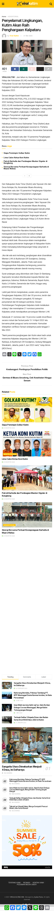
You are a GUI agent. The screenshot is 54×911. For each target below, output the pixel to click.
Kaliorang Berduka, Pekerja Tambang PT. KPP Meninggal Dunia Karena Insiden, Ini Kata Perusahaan (33, 695)
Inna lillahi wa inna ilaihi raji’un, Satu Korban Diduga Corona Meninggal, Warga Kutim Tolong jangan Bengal (32, 707)
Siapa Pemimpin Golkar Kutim (17, 153)
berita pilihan (10, 420)
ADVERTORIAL (13, 16)
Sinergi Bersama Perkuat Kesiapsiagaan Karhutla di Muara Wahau (26, 168)
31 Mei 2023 (27, 35)
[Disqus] (27, 575)
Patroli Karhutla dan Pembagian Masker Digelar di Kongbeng (25, 162)
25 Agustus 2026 (9, 428)
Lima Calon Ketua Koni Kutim (16, 157)
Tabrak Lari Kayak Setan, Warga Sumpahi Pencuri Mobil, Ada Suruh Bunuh (28, 807)
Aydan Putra (38, 897)
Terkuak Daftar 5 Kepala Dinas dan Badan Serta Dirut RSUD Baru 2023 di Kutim (29, 799)
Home (4, 16)
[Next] (29, 175)
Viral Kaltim (14, 35)
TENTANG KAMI (14, 882)
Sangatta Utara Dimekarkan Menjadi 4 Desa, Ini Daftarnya (22, 768)
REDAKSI (26, 882)
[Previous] (25, 175)
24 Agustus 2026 (9, 499)
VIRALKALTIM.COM (17, 897)
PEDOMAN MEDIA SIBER (26, 884)
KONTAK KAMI (38, 882)
